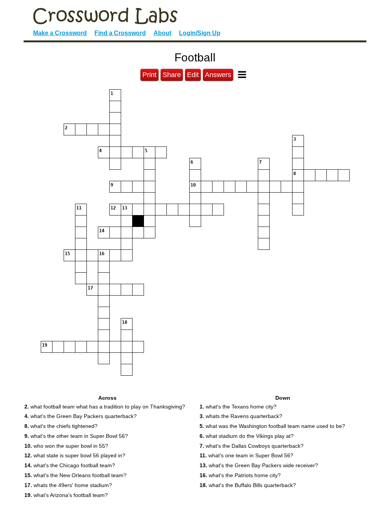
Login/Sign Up (200, 33)
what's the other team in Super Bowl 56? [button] (76, 436)
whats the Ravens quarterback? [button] (241, 416)
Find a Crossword (120, 33)
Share (172, 75)
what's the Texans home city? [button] (238, 407)
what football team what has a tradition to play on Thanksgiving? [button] (104, 407)
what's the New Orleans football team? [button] (75, 475)
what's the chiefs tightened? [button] (61, 426)
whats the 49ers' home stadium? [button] (68, 485)
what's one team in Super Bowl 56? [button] (246, 455)
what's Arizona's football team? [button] (66, 495)
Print (149, 75)
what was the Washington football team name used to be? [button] (272, 426)
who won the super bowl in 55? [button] (66, 446)
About (162, 33)
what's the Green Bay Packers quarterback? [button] (80, 416)
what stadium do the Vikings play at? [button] (247, 436)
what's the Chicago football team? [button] (69, 465)
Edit (193, 75)
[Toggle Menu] (242, 74)
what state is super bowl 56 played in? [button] (74, 455)
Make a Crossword (60, 33)
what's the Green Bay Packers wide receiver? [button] (259, 465)
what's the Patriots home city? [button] (240, 475)
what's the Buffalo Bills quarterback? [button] (248, 485)
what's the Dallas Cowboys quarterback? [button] (252, 446)
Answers (218, 75)
